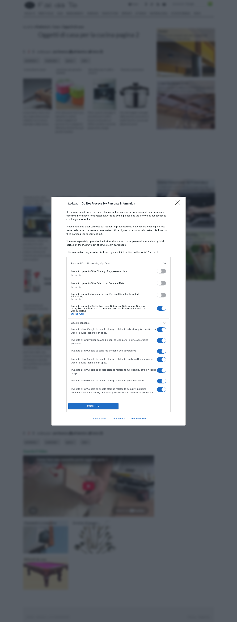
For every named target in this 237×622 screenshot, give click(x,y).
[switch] (161, 271)
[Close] (178, 203)
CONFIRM (93, 406)
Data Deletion (98, 418)
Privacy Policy (138, 418)
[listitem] (118, 263)
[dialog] (118, 311)
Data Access (118, 418)
